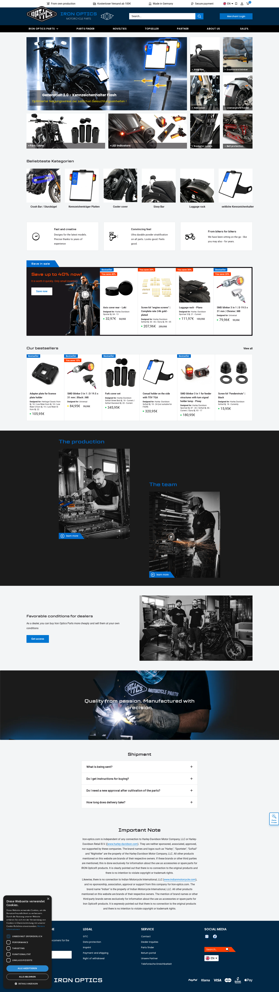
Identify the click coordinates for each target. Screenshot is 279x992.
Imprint (87, 947)
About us (213, 28)
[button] (27, 984)
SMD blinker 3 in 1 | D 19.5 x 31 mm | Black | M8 (82, 395)
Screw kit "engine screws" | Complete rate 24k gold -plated (155, 311)
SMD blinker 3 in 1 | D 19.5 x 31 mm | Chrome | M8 (232, 309)
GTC (85, 936)
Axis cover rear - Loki (114, 307)
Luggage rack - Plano (190, 307)
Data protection (92, 942)
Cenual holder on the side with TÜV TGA (156, 395)
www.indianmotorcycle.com (180, 879)
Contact (146, 936)
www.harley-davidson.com (123, 844)
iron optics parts (42, 28)
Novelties (120, 28)
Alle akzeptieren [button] (27, 968)
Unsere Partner (149, 958)
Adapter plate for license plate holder (43, 395)
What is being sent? (99, 766)
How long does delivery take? (105, 802)
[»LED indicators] (147, 115)
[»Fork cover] (65, 115)
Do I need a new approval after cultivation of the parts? (123, 790)
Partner (183, 28)
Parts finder (86, 28)
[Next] (251, 301)
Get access (37, 638)
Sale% (244, 28)
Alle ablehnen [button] (27, 976)
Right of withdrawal (93, 958)
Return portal (148, 953)
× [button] (48, 899)
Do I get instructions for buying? (107, 778)
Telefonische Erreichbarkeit (156, 964)
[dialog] (27, 942)
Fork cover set (112, 393)
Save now (41, 291)
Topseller (152, 28)
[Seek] (199, 16)
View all (248, 348)
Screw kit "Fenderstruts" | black (231, 395)
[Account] (242, 3)
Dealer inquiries (149, 942)
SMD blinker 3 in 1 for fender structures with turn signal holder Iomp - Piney (195, 397)
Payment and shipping (95, 953)
